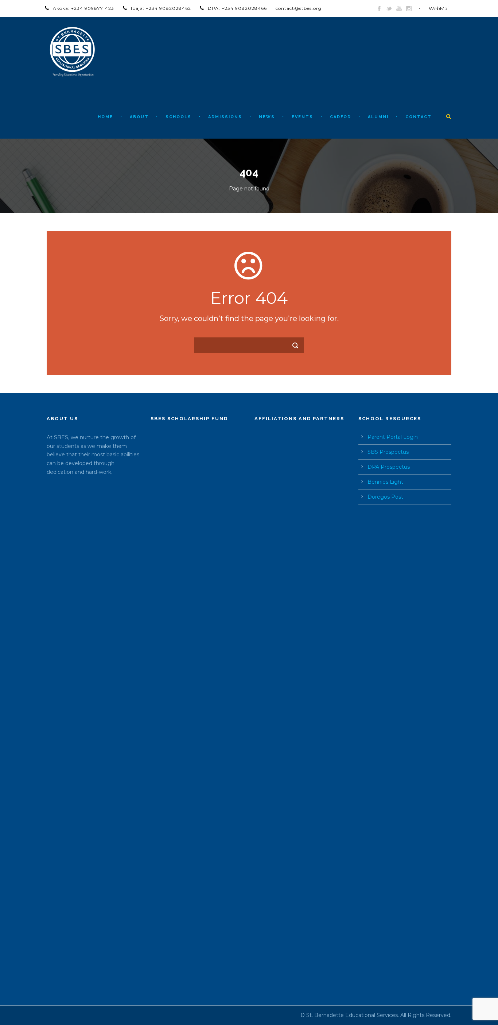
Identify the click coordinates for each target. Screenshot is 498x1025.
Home (105, 117)
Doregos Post (385, 497)
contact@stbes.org (299, 8)
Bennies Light (385, 482)
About (139, 117)
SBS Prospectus (388, 452)
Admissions (225, 117)
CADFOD (340, 117)
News (267, 117)
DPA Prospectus (388, 467)
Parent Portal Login (392, 437)
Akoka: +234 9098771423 (83, 8)
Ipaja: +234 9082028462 (161, 8)
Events (302, 117)
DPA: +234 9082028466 (237, 8)
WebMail (439, 8)
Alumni (378, 117)
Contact (418, 117)
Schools (178, 117)
